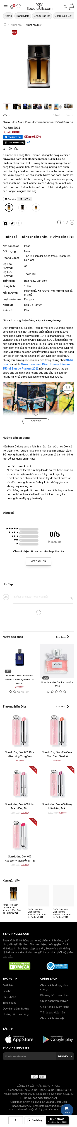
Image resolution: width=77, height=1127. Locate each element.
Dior (6, 114)
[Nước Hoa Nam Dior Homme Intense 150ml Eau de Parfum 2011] (9, 207)
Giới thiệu (8, 985)
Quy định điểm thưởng (16, 1008)
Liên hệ (7, 991)
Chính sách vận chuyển (54, 1000)
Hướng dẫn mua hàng (15, 1014)
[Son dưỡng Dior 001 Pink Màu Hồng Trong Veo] (20, 731)
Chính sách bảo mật (52, 1018)
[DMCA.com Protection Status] (19, 966)
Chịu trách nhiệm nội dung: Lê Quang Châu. (35, 1101)
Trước (57, 115)
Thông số (10, 236)
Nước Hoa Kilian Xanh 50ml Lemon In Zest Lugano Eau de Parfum (19, 679)
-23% (34, 768)
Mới (14, 32)
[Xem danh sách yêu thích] (65, 222)
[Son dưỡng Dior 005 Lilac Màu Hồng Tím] (20, 783)
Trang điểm (23, 15)
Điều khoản (9, 996)
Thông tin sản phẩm (33, 236)
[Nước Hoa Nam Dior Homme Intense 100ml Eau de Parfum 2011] (22, 207)
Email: (36, 1105)
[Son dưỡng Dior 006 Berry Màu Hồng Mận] (57, 783)
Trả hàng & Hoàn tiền (52, 1012)
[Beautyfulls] (5, 25)
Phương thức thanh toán (54, 995)
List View (26, 199)
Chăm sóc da (42, 15)
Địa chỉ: (10, 1089)
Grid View (12, 199)
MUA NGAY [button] (57, 1120)
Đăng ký (63, 1056)
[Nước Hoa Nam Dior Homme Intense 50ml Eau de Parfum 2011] (36, 207)
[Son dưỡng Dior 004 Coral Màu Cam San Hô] (57, 731)
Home (8, 15)
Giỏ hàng (37, 1120)
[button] (12, 6)
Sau (68, 115)
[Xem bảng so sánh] (72, 222)
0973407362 (25, 1105)
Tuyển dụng (9, 1002)
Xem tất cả (61, 637)
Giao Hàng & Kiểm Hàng (54, 1006)
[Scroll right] (72, 237)
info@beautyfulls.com (53, 1105)
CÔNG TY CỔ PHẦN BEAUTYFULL (38, 1085)
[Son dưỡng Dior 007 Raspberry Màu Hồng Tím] (20, 835)
